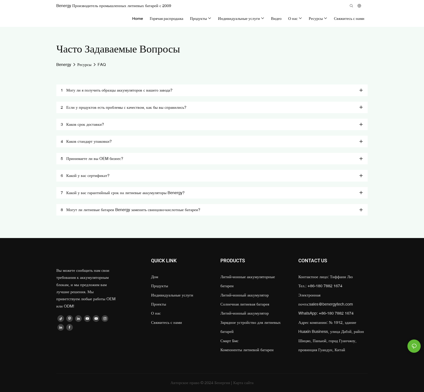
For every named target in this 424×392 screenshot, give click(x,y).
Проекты (158, 304)
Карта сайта (243, 382)
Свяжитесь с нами (166, 322)
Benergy (63, 64)
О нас (156, 313)
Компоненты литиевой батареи (247, 349)
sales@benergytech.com (331, 304)
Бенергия (222, 382)
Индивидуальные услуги (172, 295)
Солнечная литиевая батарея (244, 304)
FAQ (102, 64)
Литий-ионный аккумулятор (244, 295)
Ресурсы (84, 64)
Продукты (159, 285)
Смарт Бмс (229, 340)
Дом (154, 276)
